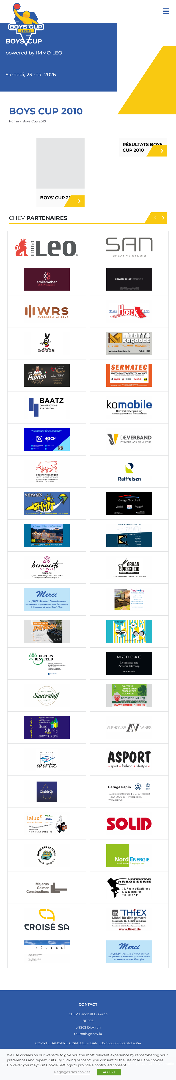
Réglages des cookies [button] (72, 1072)
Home (14, 121)
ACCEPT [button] (109, 1072)
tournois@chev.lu (88, 1034)
